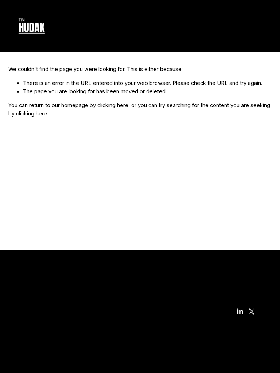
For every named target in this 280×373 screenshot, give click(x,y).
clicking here (112, 105)
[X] (251, 311)
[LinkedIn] (240, 311)
